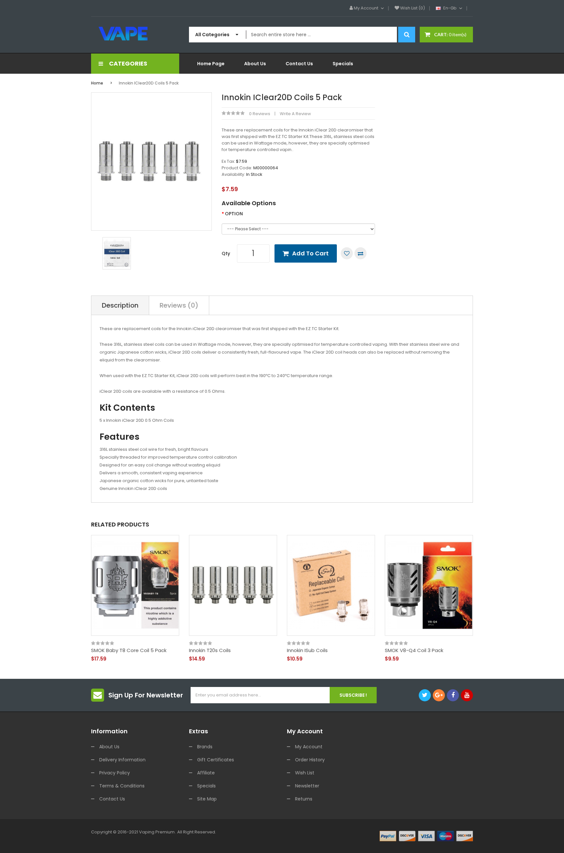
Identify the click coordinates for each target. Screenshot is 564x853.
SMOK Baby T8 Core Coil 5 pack (128, 650)
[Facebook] (453, 695)
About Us (109, 746)
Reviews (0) (179, 305)
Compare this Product (360, 253)
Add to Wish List (347, 253)
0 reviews (259, 113)
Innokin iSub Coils (307, 650)
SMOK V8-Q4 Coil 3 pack (414, 650)
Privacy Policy (114, 772)
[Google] (439, 695)
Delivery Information (122, 759)
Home (97, 83)
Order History (310, 759)
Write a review (295, 113)
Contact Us (112, 799)
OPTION (234, 213)
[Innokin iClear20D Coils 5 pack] (116, 253)
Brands (204, 746)
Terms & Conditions (122, 786)
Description (120, 305)
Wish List (304, 772)
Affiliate (206, 772)
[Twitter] (425, 695)
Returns (303, 799)
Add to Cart (310, 253)
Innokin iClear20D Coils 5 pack (149, 83)
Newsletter (307, 786)
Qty (226, 253)
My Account (308, 746)
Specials (206, 786)
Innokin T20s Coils (210, 650)
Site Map (207, 799)
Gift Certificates (215, 759)
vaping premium (157, 832)
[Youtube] (467, 695)
